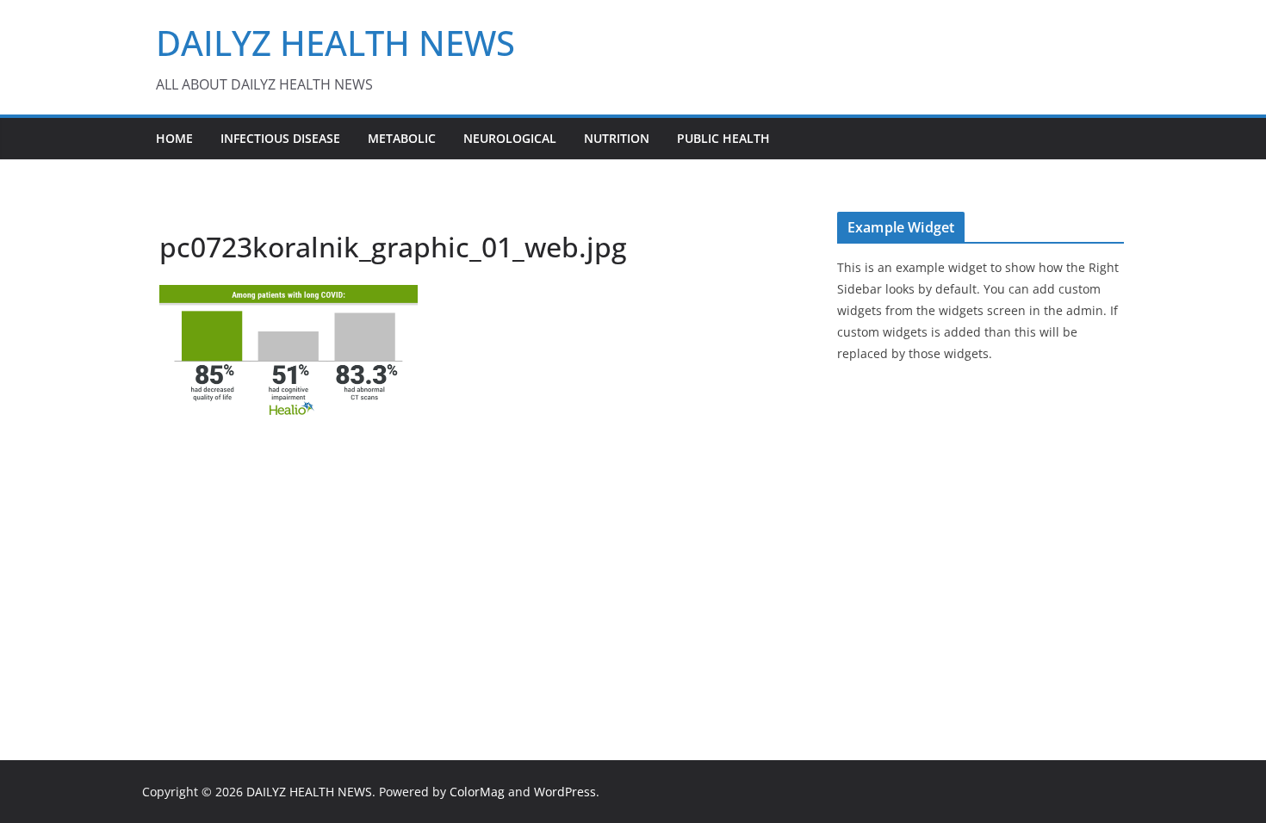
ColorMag (477, 791)
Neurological (509, 138)
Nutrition (616, 138)
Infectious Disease (280, 138)
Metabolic (402, 138)
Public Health (723, 138)
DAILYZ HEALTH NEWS (335, 42)
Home (174, 138)
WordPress (565, 791)
